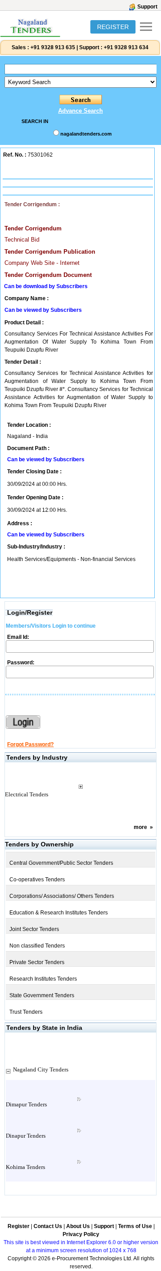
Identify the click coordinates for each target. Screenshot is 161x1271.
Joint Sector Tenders (34, 929)
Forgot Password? (30, 744)
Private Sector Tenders (36, 962)
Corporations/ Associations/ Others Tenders (61, 896)
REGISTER (113, 26)
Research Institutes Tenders (43, 979)
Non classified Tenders (37, 946)
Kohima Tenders (25, 1167)
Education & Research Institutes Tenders (58, 913)
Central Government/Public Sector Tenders (61, 863)
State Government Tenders (41, 995)
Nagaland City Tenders (40, 1069)
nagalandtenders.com (86, 133)
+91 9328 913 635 (52, 47)
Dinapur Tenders (26, 1135)
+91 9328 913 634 (126, 47)
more (140, 827)
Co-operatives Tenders (37, 879)
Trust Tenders (25, 1012)
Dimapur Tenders (26, 1104)
